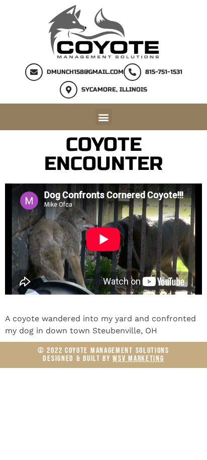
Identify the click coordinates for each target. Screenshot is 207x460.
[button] (103, 117)
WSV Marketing (138, 358)
